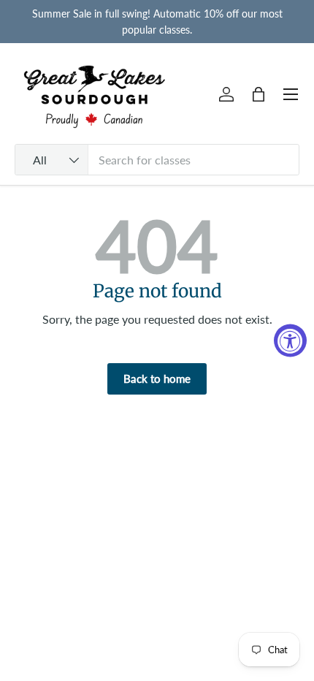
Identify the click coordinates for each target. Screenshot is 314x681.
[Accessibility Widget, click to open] (290, 340)
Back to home (157, 378)
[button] (258, 94)
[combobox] (157, 160)
